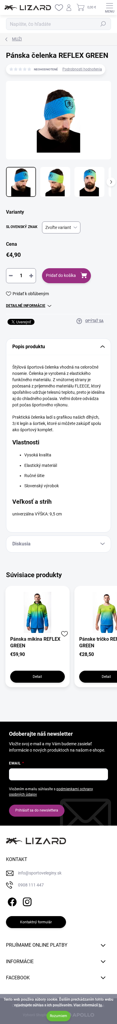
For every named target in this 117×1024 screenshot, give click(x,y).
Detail (37, 677)
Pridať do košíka (61, 275)
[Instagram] (26, 901)
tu (100, 1005)
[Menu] (109, 7)
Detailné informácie (25, 306)
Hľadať (103, 24)
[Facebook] (11, 901)
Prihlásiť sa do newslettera (36, 810)
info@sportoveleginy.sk (40, 873)
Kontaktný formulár (36, 922)
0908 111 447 (31, 885)
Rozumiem (58, 1016)
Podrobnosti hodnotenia (82, 69)
